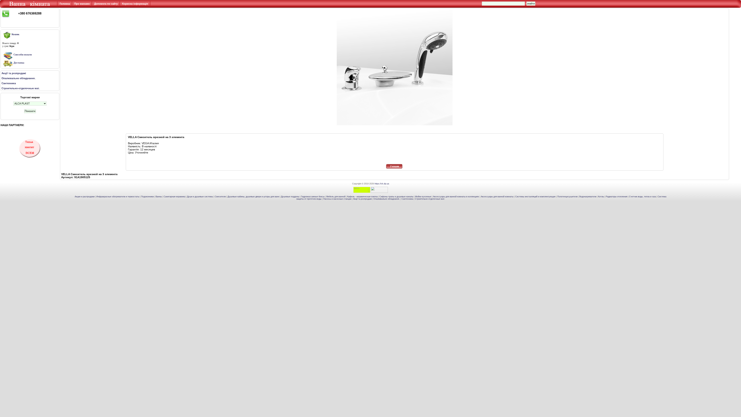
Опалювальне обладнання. (386, 199)
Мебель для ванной (335, 196)
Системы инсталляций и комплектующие (535, 196)
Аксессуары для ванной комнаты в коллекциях (456, 196)
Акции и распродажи (85, 196)
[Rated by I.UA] (379, 192)
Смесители (220, 196)
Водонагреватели (587, 196)
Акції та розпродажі (362, 199)
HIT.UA (356, 188)
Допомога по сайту (106, 3)
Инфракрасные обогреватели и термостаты (117, 196)
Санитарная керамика (174, 196)
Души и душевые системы (200, 196)
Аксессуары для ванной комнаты (497, 196)
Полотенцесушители (567, 196)
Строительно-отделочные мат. (430, 199)
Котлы (601, 196)
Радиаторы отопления (616, 196)
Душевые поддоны (290, 196)
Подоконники (147, 196)
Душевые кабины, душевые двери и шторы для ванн (253, 196)
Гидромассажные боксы (313, 196)
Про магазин (82, 3)
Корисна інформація (135, 3)
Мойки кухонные (423, 196)
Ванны (159, 196)
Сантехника (407, 199)
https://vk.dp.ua (382, 183)
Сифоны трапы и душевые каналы (396, 196)
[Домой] (30, 6)
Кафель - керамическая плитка (362, 196)
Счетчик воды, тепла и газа (642, 196)
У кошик (394, 166)
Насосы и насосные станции (337, 199)
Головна (65, 3)
